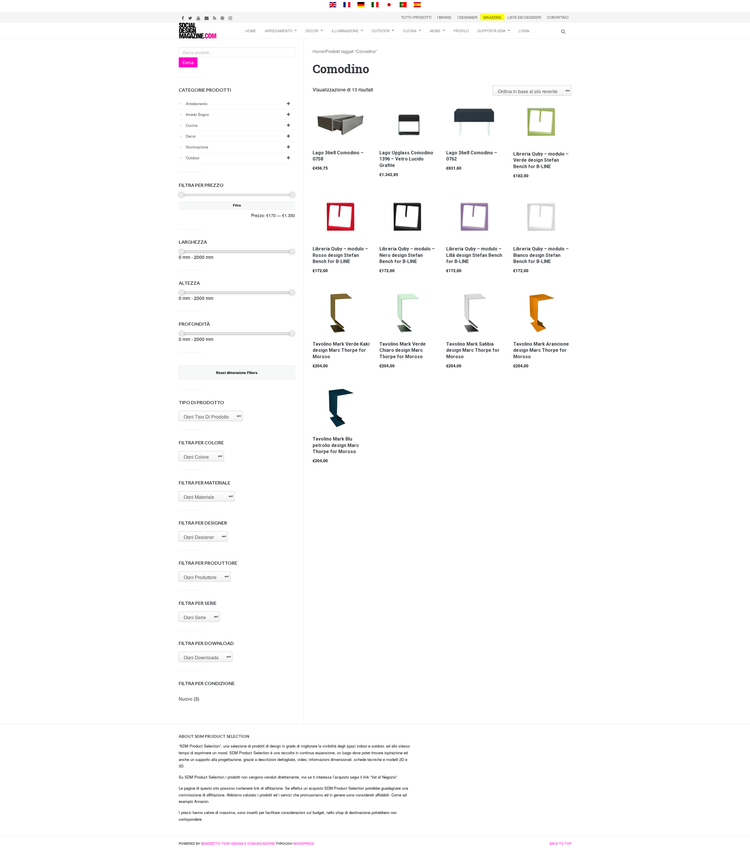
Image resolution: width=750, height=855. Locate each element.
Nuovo (185, 698)
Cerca (188, 62)
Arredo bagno (197, 114)
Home (251, 30)
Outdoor (381, 30)
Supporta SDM (491, 30)
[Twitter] (191, 17)
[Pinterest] (223, 17)
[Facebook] (183, 17)
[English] (333, 4)
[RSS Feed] (215, 17)
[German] (361, 4)
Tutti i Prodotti (416, 17)
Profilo (461, 30)
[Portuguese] (403, 4)
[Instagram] (231, 17)
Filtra (237, 205)
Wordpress (303, 843)
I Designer (467, 17)
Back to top (560, 843)
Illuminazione (345, 30)
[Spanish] (417, 4)
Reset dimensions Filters (237, 372)
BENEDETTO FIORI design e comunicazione (238, 843)
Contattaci (557, 17)
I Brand (444, 17)
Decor (312, 30)
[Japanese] (389, 4)
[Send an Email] (207, 17)
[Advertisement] (495, 774)
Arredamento (278, 30)
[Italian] (375, 4)
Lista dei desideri (524, 17)
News (435, 30)
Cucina (410, 30)
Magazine (492, 17)
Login (524, 30)
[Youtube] (199, 17)
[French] (347, 4)
